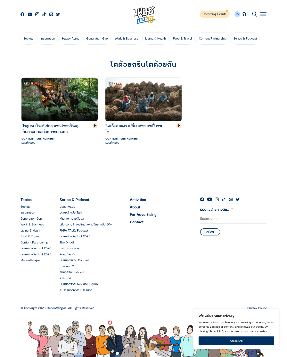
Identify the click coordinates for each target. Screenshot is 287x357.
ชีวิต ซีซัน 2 (67, 266)
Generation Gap (97, 38)
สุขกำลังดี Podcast (72, 272)
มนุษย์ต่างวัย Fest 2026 (35, 248)
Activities (138, 199)
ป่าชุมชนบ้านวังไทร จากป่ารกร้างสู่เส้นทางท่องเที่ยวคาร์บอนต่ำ (49, 128)
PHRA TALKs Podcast (74, 230)
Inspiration (47, 38)
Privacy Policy (256, 308)
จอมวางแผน (67, 206)
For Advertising (143, 214)
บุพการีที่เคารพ (69, 248)
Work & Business (126, 38)
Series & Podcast (245, 38)
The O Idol (67, 242)
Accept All (236, 341)
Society (28, 38)
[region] (236, 329)
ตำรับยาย (65, 278)
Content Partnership (212, 38)
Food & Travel (182, 38)
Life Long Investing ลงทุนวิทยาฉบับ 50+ (86, 224)
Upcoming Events (214, 14)
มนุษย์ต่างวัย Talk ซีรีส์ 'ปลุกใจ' (79, 284)
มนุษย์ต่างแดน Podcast (74, 260)
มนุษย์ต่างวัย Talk (71, 212)
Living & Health (155, 38)
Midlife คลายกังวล (72, 218)
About (135, 207)
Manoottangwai (30, 260)
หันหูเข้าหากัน (68, 254)
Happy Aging (70, 38)
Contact (137, 222)
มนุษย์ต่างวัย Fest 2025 (35, 254)
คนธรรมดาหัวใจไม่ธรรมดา (76, 290)
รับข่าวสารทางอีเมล (216, 209)
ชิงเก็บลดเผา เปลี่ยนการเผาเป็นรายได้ (134, 128)
